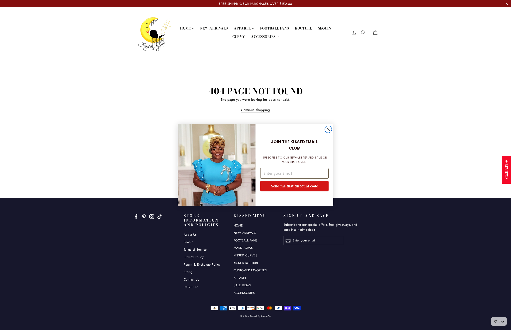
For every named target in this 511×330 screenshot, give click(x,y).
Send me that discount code (294, 186)
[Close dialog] (328, 129)
